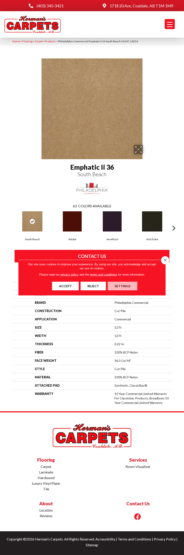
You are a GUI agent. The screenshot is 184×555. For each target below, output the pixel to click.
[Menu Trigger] (170, 24)
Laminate (46, 472)
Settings (122, 286)
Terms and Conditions (134, 539)
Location (46, 510)
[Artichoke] (152, 221)
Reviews (46, 516)
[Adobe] (72, 221)
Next (174, 221)
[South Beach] (32, 221)
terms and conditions (103, 274)
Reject (93, 286)
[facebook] (137, 516)
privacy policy (70, 274)
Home (16, 41)
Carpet (39, 41)
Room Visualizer (138, 466)
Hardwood (46, 478)
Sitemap (92, 545)
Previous (10, 221)
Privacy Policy (165, 539)
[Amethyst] (112, 221)
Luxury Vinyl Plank (46, 483)
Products (50, 41)
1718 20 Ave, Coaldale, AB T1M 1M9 (141, 5)
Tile (46, 489)
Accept (65, 286)
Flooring (27, 41)
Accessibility (105, 539)
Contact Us (92, 256)
